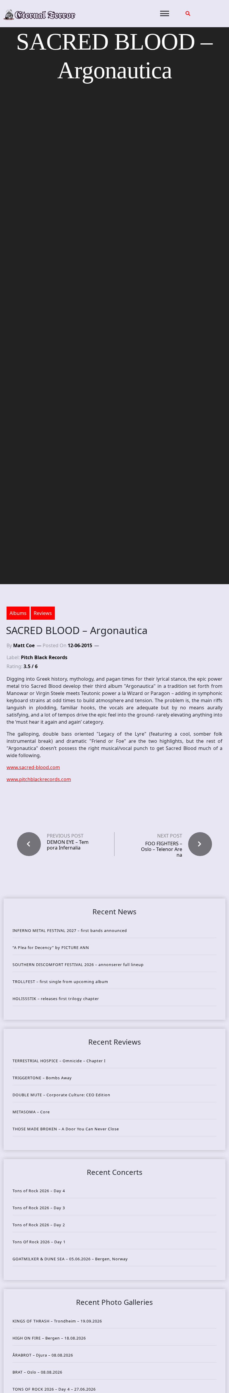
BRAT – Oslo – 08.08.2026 (37, 1372)
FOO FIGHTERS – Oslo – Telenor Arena (161, 849)
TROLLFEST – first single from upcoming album (60, 981)
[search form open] (188, 13)
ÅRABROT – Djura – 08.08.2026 (43, 1355)
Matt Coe (24, 645)
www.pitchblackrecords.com (39, 779)
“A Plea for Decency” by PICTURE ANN (51, 947)
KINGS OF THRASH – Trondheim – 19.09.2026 (57, 1321)
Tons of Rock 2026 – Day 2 (39, 1224)
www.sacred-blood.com (33, 767)
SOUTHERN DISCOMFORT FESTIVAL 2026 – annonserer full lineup (78, 964)
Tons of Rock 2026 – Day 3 (39, 1207)
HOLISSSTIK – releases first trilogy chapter (56, 998)
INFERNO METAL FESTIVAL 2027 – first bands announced (70, 930)
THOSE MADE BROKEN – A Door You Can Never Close (66, 1129)
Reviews (43, 613)
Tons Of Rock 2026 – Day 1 (39, 1241)
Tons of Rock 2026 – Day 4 (39, 1190)
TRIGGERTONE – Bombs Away (42, 1077)
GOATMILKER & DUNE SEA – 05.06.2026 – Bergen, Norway (70, 1259)
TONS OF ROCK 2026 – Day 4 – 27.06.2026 (54, 1389)
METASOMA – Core (31, 1112)
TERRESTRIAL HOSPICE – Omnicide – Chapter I (59, 1060)
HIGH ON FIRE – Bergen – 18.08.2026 (49, 1338)
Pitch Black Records (44, 657)
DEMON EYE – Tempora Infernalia (68, 845)
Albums (18, 613)
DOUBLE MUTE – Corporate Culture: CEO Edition (61, 1094)
